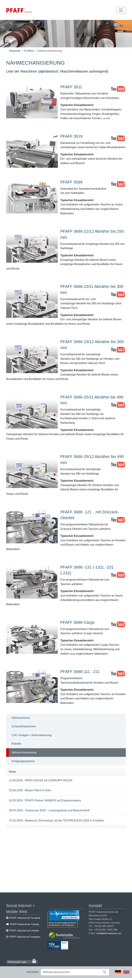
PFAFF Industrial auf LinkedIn (24, 930)
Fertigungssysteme (23, 761)
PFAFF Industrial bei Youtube (24, 924)
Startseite (14, 50)
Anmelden (32, 971)
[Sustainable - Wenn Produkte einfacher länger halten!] (65, 936)
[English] (126, 971)
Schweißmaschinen (24, 726)
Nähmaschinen (21, 717)
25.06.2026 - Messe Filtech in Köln (30, 790)
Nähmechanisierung (24, 752)
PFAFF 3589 (71, 182)
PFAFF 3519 (71, 136)
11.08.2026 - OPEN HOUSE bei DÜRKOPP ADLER (40, 780)
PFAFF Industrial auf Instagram (24, 936)
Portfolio (29, 50)
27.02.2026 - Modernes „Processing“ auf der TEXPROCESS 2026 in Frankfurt (56, 820)
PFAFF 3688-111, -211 (80, 671)
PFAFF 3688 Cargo (77, 622)
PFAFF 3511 (71, 87)
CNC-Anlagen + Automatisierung (32, 735)
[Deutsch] (118, 971)
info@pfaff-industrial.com (108, 933)
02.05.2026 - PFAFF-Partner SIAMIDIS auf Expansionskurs (45, 800)
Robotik (16, 743)
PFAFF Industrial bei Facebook (24, 918)
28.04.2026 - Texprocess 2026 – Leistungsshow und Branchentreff (49, 810)
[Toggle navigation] (121, 10)
